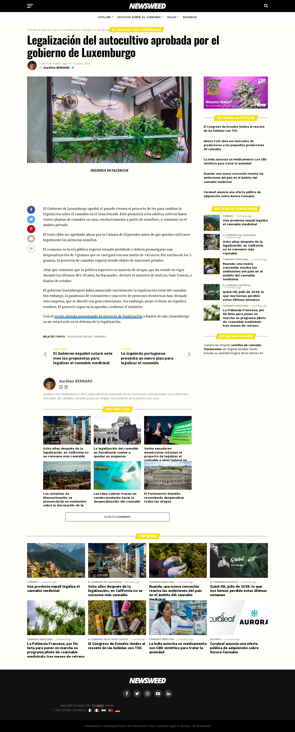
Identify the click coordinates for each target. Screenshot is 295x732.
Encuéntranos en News (87, 705)
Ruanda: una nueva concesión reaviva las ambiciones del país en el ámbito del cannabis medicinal (233, 178)
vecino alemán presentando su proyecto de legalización (98, 316)
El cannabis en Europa (92, 30)
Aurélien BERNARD (57, 67)
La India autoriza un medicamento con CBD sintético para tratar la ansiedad (235, 161)
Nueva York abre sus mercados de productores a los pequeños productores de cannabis (234, 145)
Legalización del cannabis (87, 336)
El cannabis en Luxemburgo (136, 30)
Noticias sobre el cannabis (139, 17)
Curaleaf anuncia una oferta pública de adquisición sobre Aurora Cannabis (232, 194)
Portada (32, 30)
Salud (171, 17)
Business (190, 17)
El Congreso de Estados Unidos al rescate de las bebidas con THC (234, 129)
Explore (104, 17)
